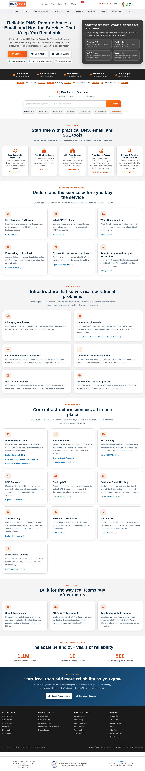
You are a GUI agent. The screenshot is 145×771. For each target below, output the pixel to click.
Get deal (41, 83)
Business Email (79, 716)
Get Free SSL (58, 533)
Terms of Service (106, 747)
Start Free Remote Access (108, 337)
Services (45, 4)
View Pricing (40, 54)
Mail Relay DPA (120, 747)
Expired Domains (44, 723)
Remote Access (7, 720)
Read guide (9, 234)
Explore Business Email (109, 497)
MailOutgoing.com (116, 733)
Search (114, 104)
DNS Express (7, 733)
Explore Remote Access (86, 337)
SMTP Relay (78, 720)
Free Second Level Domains (48, 726)
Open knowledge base (61, 265)
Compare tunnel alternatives (64, 462)
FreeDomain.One (116, 737)
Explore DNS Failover (13, 500)
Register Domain (44, 716)
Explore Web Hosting (13, 536)
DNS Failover (7, 723)
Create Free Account (61, 696)
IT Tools (73, 4)
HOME (16, 11)
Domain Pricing (43, 730)
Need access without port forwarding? (20, 459)
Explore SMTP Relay (108, 455)
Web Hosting (78, 730)
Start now (95, 83)
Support (60, 4)
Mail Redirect (79, 726)
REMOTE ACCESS (41, 11)
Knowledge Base (116, 723)
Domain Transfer (44, 720)
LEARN (26, 11)
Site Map (113, 730)
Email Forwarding (80, 723)
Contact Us (114, 716)
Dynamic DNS (7, 716)
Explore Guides (62, 54)
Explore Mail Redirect (108, 533)
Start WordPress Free (13, 569)
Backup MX (6, 726)
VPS (80, 3)
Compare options (12, 268)
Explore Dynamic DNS (14, 455)
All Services (114, 720)
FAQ (67, 4)
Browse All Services (87, 696)
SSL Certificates (80, 733)
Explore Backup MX (61, 497)
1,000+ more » (116, 111)
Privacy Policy (94, 747)
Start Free (19, 54)
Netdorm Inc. (121, 761)
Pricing (53, 4)
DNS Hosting (6, 730)
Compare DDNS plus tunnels (16, 463)
